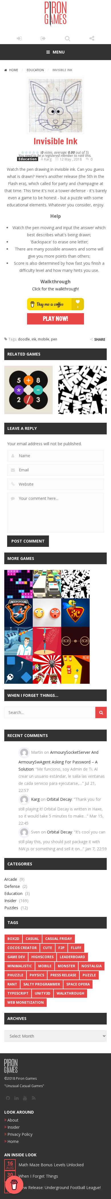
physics (37, 975)
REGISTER (43, 38)
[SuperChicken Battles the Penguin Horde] (75, 612)
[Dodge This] (75, 640)
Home (13, 70)
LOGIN (19, 38)
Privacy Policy (19, 1134)
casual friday (58, 938)
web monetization (25, 1002)
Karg (35, 799)
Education (35, 70)
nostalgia (91, 966)
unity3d (42, 993)
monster (66, 966)
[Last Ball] (75, 669)
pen (54, 339)
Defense (12, 886)
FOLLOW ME (91, 38)
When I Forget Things (38, 1176)
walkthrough (70, 993)
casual (32, 938)
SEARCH (67, 38)
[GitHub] (8, 1098)
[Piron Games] (55, 14)
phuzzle (15, 975)
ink (34, 339)
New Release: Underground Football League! (59, 1187)
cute (47, 947)
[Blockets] (18, 583)
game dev (16, 956)
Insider (10, 900)
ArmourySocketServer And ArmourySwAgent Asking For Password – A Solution (58, 761)
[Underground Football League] (18, 612)
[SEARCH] (101, 712)
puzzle (89, 975)
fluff (76, 947)
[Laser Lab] (18, 640)
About (12, 1120)
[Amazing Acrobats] (47, 640)
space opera (78, 984)
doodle (24, 339)
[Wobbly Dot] (18, 669)
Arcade (10, 879)
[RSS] (34, 1098)
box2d (13, 938)
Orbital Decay (59, 799)
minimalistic (19, 966)
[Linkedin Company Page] (17, 1098)
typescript (17, 993)
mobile (43, 339)
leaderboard (72, 956)
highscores (42, 956)
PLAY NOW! (55, 319)
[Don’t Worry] (47, 612)
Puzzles (11, 907)
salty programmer (41, 984)
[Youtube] (25, 1098)
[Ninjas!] (47, 669)
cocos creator (22, 947)
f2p (61, 947)
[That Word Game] (75, 583)
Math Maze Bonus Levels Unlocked (51, 1164)
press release (63, 975)
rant (12, 984)
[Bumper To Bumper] (47, 583)
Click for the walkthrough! (55, 288)
